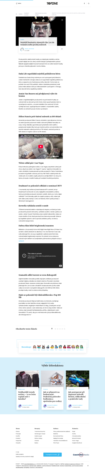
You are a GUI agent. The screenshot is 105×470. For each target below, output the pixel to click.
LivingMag (26, 467)
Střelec (52, 350)
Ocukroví (32, 467)
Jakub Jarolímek (29, 49)
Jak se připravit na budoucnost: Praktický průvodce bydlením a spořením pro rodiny (52, 396)
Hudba (20, 14)
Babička (55, 434)
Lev (73, 350)
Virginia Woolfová (77, 443)
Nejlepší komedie (58, 438)
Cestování (71, 389)
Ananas (37, 440)
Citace (18, 431)
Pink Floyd (56, 443)
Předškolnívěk (55, 466)
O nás (17, 452)
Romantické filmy (58, 436)
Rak (77, 350)
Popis (73, 431)
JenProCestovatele (77, 466)
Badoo (36, 443)
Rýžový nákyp (38, 438)
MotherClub (32, 466)
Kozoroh (43, 350)
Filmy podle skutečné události (61, 431)
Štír (56, 350)
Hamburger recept (40, 434)
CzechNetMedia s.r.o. (30, 464)
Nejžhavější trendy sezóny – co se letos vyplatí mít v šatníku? (27, 395)
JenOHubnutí (39, 467)
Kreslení (18, 438)
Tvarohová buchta (40, 431)
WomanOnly (25, 466)
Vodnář (60, 350)
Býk (39, 350)
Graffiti (18, 436)
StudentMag (67, 466)
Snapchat (18, 440)
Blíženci (82, 350)
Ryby (48, 350)
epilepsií (21, 241)
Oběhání (39, 466)
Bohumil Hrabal (76, 438)
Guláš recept (38, 436)
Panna (34, 350)
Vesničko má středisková (60, 440)
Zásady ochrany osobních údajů (25, 456)
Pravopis (18, 434)
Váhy (65, 350)
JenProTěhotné (46, 466)
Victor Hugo (75, 440)
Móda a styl (21, 389)
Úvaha (74, 434)
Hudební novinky (26, 14)
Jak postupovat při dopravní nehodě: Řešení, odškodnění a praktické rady (77, 395)
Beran (69, 350)
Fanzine (62, 466)
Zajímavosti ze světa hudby (40, 14)
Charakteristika (76, 436)
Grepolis (18, 443)
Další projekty (20, 454)
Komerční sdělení (27, 405)
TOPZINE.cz (16, 14)
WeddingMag (19, 467)
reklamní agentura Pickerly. (72, 464)
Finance (45, 389)
